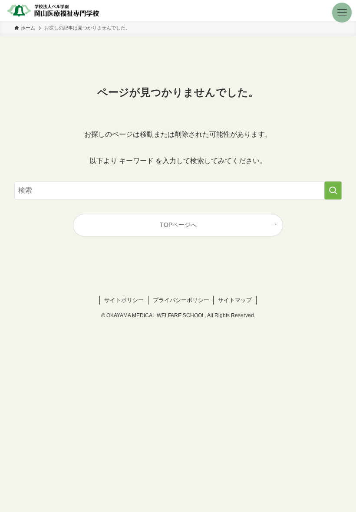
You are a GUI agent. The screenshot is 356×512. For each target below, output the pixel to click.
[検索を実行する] (333, 190)
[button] (345, 10)
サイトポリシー (124, 300)
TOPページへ (178, 224)
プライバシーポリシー (181, 300)
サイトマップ (235, 300)
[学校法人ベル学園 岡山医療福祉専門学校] (53, 10)
